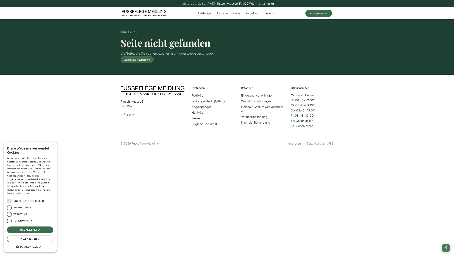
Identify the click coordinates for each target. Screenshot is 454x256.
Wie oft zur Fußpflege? (256, 101)
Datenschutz (315, 143)
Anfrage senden (318, 13)
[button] (30, 247)
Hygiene (222, 13)
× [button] (52, 145)
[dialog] (30, 197)
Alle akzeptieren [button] (30, 229)
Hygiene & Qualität (204, 124)
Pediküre (198, 95)
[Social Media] (446, 248)
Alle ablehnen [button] (30, 238)
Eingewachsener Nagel (256, 95)
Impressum (295, 143)
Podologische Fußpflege (208, 101)
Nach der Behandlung (255, 122)
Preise (236, 13)
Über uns (268, 13)
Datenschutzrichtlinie (18, 193)
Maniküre (198, 112)
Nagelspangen (202, 107)
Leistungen (205, 13)
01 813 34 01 (266, 3)
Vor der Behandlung (254, 117)
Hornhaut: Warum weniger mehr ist (262, 109)
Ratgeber (251, 13)
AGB (330, 143)
